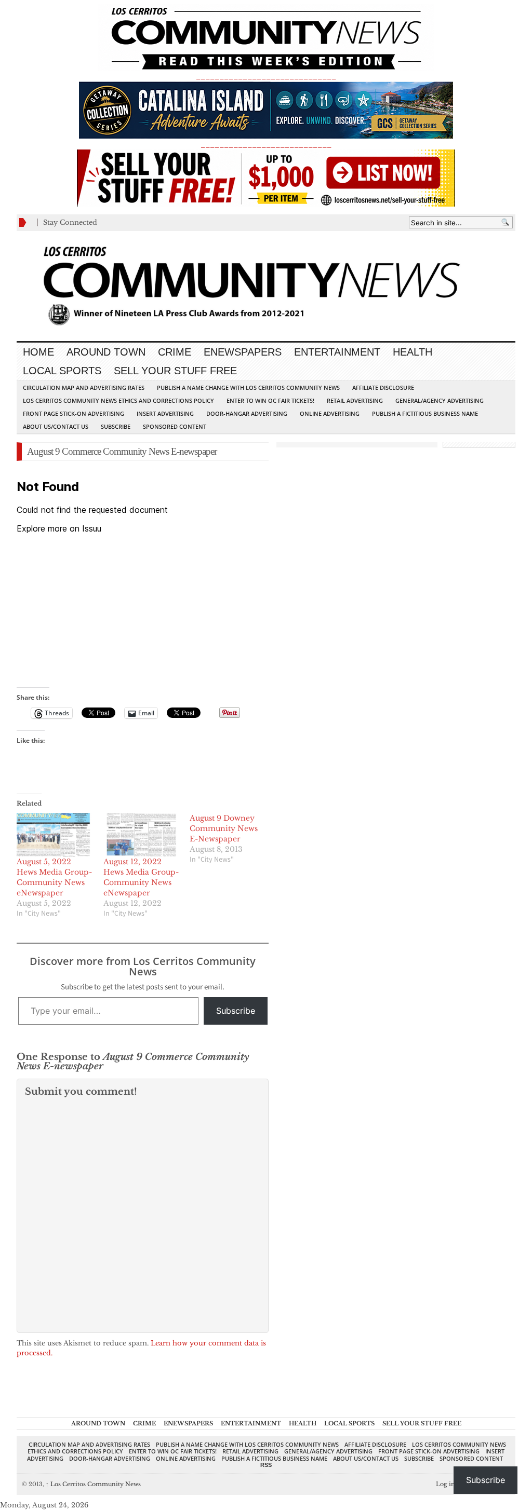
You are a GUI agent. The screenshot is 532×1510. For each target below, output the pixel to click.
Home (38, 352)
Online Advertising (330, 413)
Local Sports (62, 370)
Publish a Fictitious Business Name (425, 413)
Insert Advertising (165, 413)
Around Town (105, 352)
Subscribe (115, 426)
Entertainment (337, 352)
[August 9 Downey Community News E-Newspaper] (233, 839)
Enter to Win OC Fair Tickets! (270, 400)
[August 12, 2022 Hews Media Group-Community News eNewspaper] (141, 834)
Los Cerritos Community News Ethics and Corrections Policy (118, 400)
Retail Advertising (355, 400)
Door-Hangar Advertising (246, 413)
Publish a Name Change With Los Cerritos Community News (248, 387)
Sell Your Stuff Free (175, 370)
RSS (266, 1465)
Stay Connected (70, 222)
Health (412, 352)
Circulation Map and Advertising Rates (83, 387)
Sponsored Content (174, 426)
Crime (174, 352)
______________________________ (266, 76)
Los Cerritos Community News (93, 1484)
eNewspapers (243, 352)
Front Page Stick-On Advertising (73, 413)
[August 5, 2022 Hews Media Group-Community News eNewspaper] (55, 834)
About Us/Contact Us (55, 426)
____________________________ (266, 144)
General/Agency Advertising (439, 400)
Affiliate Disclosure (383, 387)
